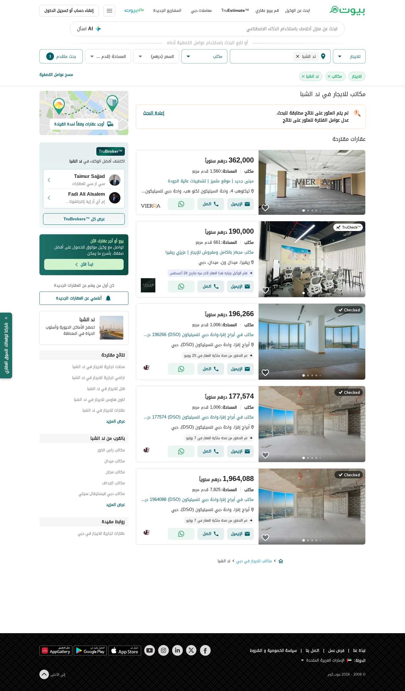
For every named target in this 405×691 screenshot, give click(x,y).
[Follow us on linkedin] (177, 650)
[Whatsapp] (181, 204)
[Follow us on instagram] (163, 650)
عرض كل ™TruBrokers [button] (84, 219)
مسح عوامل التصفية (56, 75)
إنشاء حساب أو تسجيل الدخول (69, 11)
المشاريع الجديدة (167, 11)
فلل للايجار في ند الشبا (106, 389)
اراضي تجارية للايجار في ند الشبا (98, 378)
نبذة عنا (359, 651)
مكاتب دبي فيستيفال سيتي (102, 494)
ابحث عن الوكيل (297, 11)
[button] (349, 56)
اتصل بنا (312, 651)
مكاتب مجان (115, 473)
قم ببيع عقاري (267, 11)
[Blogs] (134, 11)
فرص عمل (336, 651)
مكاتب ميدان (114, 462)
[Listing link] (250, 182)
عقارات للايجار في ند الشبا (103, 411)
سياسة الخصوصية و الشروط (273, 651)
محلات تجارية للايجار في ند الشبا (98, 367)
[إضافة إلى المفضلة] (265, 207)
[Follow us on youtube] (149, 650)
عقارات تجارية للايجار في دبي (101, 534)
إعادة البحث (153, 113)
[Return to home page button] (347, 10)
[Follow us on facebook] (205, 650)
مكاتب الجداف (113, 484)
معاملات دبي (201, 11)
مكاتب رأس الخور (111, 451)
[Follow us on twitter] (191, 650)
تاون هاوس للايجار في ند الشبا (99, 400)
